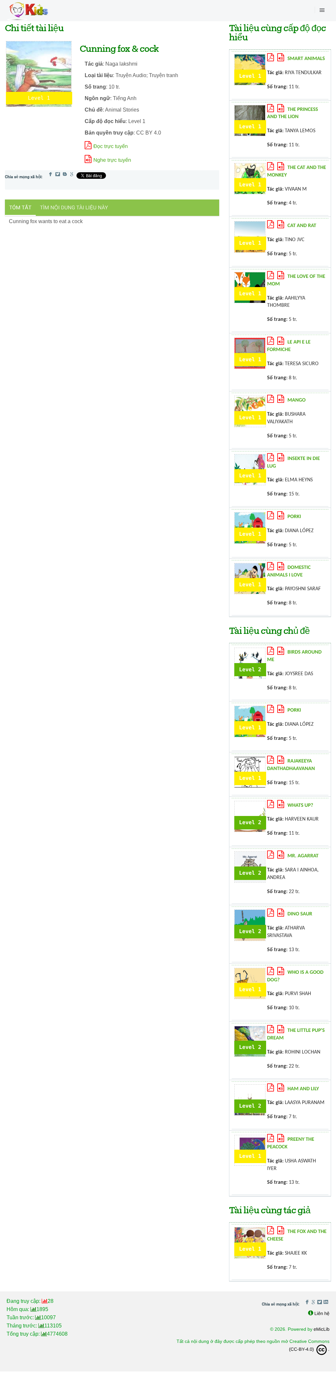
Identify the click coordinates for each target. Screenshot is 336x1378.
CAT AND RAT (301, 225)
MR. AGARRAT (303, 856)
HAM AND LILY (303, 1089)
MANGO (296, 400)
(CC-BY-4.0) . (309, 1349)
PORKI (294, 516)
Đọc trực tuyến (111, 146)
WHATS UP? (300, 805)
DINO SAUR (299, 914)
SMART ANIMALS (306, 58)
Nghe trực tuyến (112, 160)
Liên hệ (321, 1313)
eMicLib (321, 1329)
